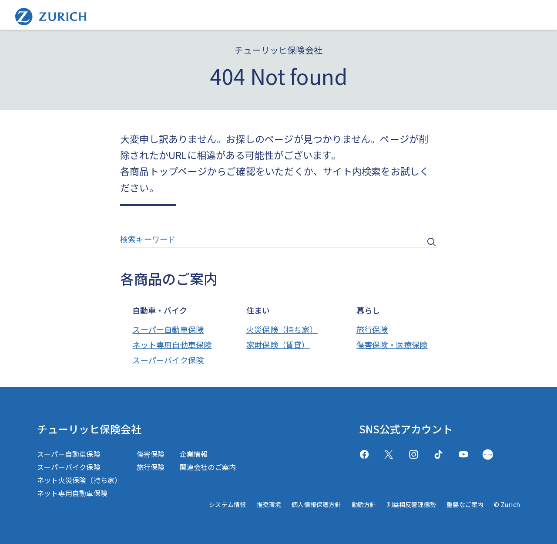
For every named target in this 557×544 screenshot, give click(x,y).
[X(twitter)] (388, 454)
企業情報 (194, 454)
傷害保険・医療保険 (392, 344)
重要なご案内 (464, 504)
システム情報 (227, 504)
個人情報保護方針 (316, 504)
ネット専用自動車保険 (171, 344)
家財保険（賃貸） (278, 344)
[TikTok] (438, 454)
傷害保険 (151, 454)
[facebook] (364, 454)
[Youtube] (463, 454)
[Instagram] (413, 454)
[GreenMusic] (488, 454)
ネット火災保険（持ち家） (79, 480)
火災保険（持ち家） (282, 329)
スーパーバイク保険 (168, 359)
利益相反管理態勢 (411, 504)
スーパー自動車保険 (168, 329)
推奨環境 (268, 504)
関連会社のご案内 (208, 467)
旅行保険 (372, 329)
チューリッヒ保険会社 (89, 428)
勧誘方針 (364, 504)
